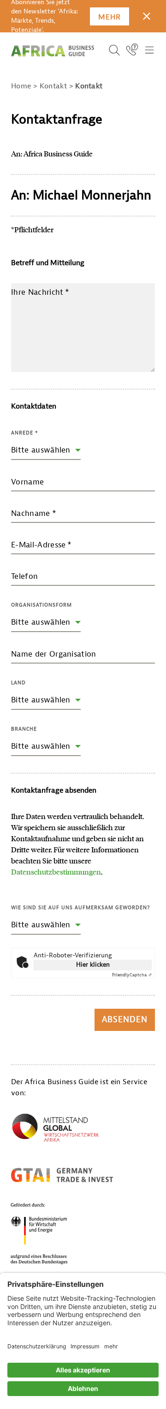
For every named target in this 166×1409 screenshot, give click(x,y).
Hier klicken (93, 964)
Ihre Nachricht (40, 292)
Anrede (24, 432)
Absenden (125, 1019)
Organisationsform (41, 605)
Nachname (33, 513)
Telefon (24, 576)
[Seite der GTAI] (62, 1175)
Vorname (27, 482)
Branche (24, 729)
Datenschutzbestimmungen (56, 871)
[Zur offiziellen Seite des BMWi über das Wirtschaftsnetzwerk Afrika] (55, 1129)
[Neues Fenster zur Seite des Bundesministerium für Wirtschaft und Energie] (50, 1233)
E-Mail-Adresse (41, 545)
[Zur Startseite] (52, 50)
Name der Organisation (53, 654)
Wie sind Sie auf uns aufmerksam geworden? (80, 907)
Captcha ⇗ (132, 975)
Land (18, 682)
